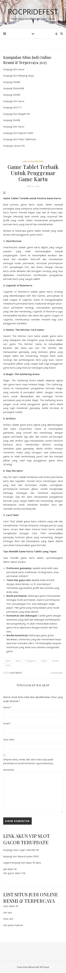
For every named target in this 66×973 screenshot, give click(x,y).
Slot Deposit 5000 (23, 133)
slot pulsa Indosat (13, 925)
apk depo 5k (10, 869)
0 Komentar (57, 672)
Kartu (18, 661)
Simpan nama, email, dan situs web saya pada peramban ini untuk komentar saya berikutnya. (28, 761)
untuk (7, 665)
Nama (7, 707)
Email (7, 723)
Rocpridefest (33, 11)
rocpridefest (15, 672)
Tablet (44, 661)
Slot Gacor (19, 69)
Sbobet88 (18, 88)
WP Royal (44, 967)
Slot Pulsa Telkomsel (24, 139)
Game (8, 661)
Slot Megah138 (21, 113)
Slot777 (17, 107)
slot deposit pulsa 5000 (26, 856)
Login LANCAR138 (29, 849)
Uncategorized (33, 161)
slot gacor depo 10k (14, 873)
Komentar (8, 769)
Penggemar (30, 661)
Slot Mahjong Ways (23, 75)
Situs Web (8, 739)
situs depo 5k (10, 906)
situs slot (8, 918)
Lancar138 (19, 145)
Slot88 (16, 82)
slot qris (7, 912)
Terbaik (55, 661)
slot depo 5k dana (31, 862)
